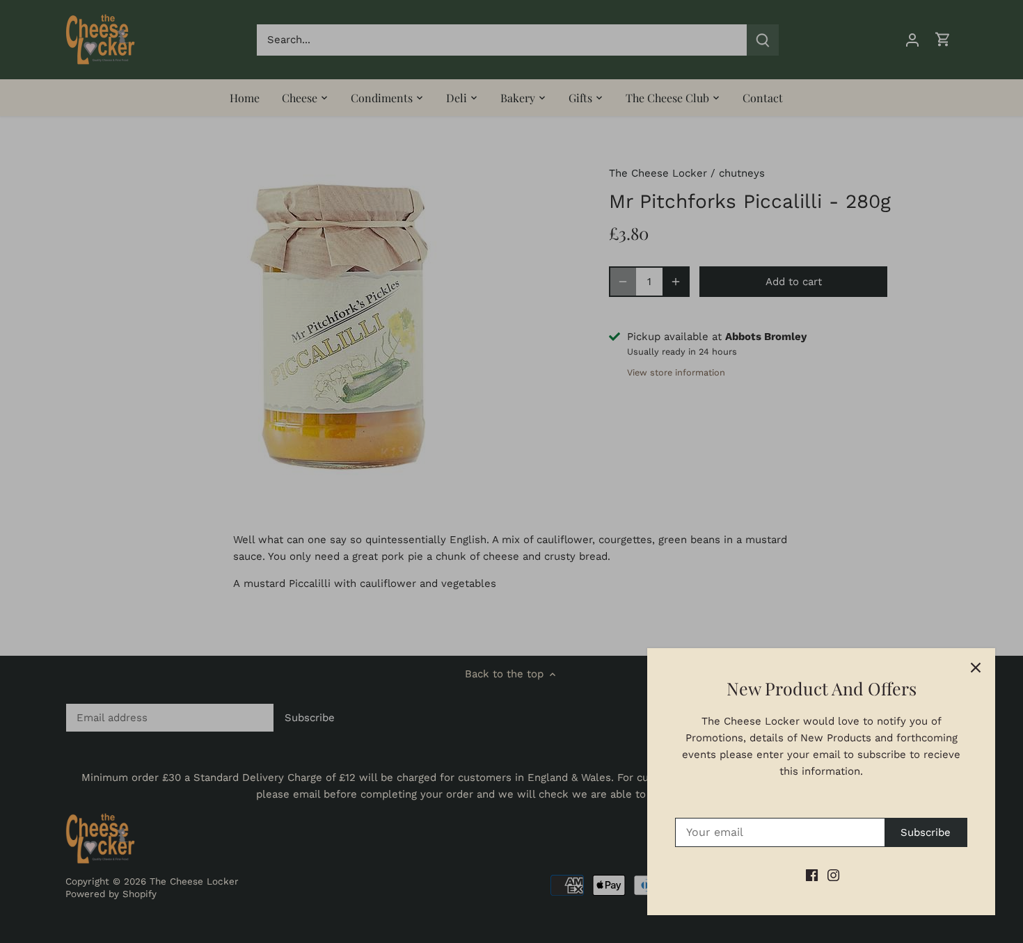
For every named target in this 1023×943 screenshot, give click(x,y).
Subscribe (926, 832)
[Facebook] (812, 875)
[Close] (975, 667)
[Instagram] (833, 875)
